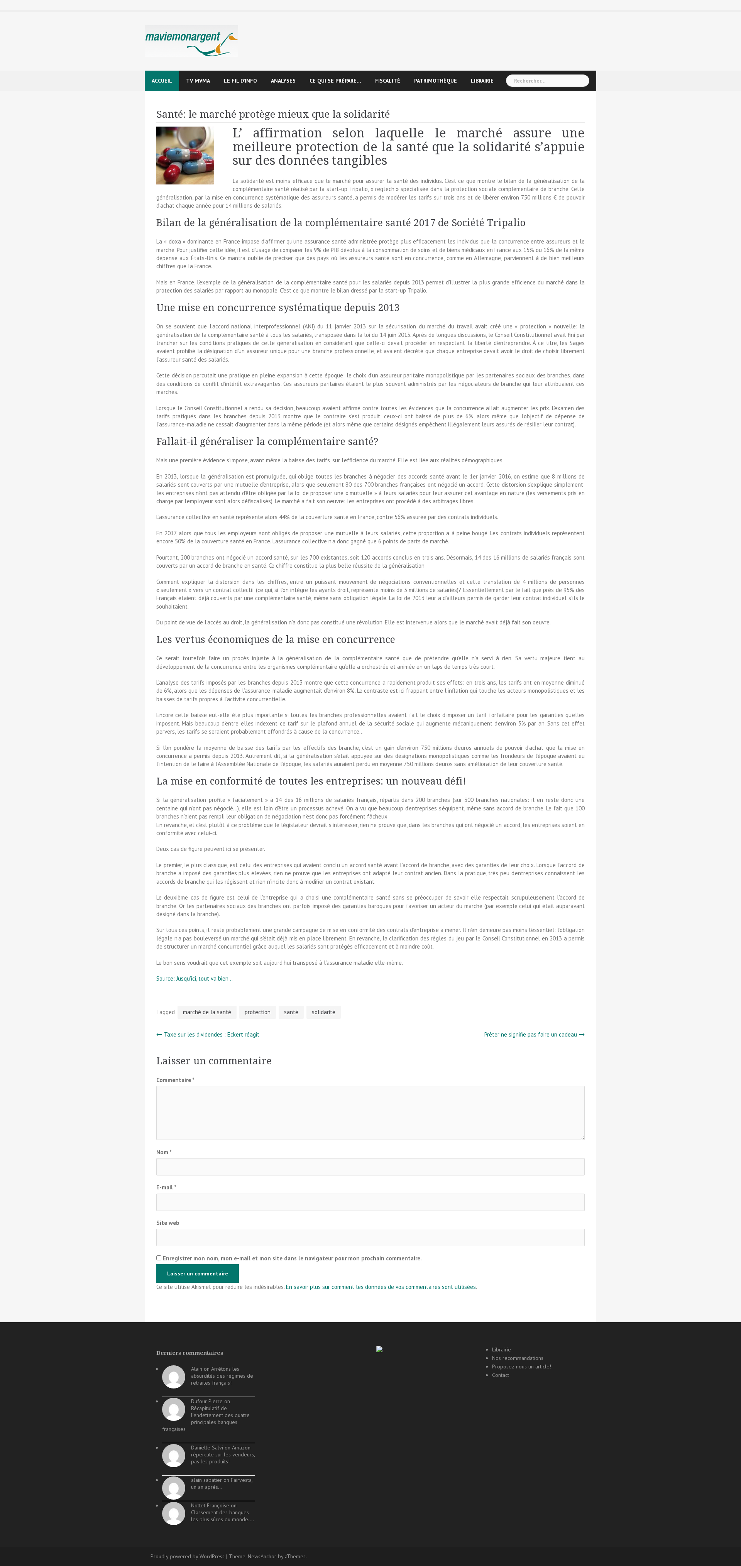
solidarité (323, 1012)
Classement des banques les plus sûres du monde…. (222, 1516)
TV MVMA (198, 80)
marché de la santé (207, 1012)
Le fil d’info (240, 80)
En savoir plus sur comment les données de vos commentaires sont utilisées (381, 1286)
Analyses (283, 80)
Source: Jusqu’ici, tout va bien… (194, 978)
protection (258, 1012)
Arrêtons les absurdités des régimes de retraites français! (222, 1375)
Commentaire (175, 1080)
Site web (167, 1222)
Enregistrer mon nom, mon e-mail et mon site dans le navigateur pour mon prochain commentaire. (292, 1258)
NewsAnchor (262, 1556)
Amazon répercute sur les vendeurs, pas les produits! (223, 1454)
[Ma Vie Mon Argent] (191, 40)
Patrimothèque (435, 80)
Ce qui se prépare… (335, 80)
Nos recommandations (517, 1358)
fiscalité (387, 80)
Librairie (482, 80)
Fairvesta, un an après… (221, 1483)
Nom (164, 1152)
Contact (500, 1375)
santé (291, 1012)
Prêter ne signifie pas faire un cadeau (530, 1034)
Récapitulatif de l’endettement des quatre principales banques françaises (206, 1418)
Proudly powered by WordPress (188, 1556)
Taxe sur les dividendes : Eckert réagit (211, 1034)
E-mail (166, 1187)
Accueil (162, 80)
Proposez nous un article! (521, 1366)
